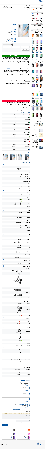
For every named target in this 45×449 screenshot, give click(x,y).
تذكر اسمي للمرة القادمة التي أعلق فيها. (24, 422)
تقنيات (37, 127)
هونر (41, 11)
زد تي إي (33, 20)
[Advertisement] (16, 17)
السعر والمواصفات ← (24, 434)
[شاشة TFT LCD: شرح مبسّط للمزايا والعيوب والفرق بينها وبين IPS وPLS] (41, 124)
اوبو (21, 427)
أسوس (38, 20)
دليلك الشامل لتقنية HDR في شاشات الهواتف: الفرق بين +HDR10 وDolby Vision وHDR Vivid (35, 141)
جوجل (33, 13)
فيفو (33, 11)
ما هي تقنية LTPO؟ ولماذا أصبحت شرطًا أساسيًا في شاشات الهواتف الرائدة (34, 130)
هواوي (33, 18)
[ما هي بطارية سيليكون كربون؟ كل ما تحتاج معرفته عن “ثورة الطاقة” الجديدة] (41, 147)
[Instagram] (1, 444)
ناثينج (41, 23)
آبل (41, 8)
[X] (3, 444)
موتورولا (41, 20)
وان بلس (37, 13)
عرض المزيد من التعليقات (16, 409)
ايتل (37, 18)
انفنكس (33, 15)
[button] (3, 1)
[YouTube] (2, 444)
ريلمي (42, 13)
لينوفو (37, 23)
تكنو (41, 18)
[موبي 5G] (41, 1)
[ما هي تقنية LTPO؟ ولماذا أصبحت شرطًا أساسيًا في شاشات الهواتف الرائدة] (41, 130)
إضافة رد (27, 390)
